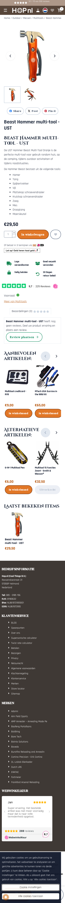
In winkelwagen (32, 234)
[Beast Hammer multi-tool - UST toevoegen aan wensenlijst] (55, 234)
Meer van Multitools (15, 301)
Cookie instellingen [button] (30, 887)
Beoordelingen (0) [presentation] (22, 311)
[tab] (30, 311)
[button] (5, 10)
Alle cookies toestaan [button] (30, 896)
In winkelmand (18, 413)
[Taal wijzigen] (45, 10)
